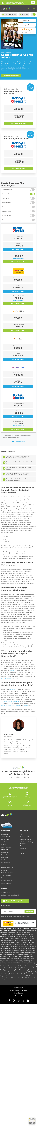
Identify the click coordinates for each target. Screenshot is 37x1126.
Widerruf (18, 996)
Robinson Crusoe (18, 946)
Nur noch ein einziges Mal (12, 968)
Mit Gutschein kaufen (18, 123)
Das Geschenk (19, 956)
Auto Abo (25, 14)
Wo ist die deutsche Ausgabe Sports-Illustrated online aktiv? (18, 479)
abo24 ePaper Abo (25, 839)
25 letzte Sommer (28, 978)
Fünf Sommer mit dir (28, 968)
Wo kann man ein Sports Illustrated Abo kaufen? (18, 468)
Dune (22, 934)
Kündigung (18, 993)
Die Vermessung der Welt (17, 960)
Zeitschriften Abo (10, 14)
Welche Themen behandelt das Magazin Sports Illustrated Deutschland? (18, 457)
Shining (18, 974)
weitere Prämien (19, 258)
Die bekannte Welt (22, 976)
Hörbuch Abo (5, 839)
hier (27, 916)
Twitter (26, 705)
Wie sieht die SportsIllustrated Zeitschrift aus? (19, 462)
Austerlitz (12, 974)
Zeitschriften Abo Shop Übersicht (26, 842)
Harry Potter (22, 930)
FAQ (21, 834)
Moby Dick (18, 940)
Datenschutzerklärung (18, 990)
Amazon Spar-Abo (6, 880)
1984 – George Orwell (16, 938)
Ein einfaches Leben (21, 970)
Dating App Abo (6, 883)
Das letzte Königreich (11, 958)
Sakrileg (34, 964)
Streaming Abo (5, 852)
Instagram (11, 705)
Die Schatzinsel (29, 952)
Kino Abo (4, 878)
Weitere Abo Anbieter (26, 845)
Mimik (7, 960)
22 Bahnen (14, 978)
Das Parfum (4, 966)
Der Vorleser (9, 964)
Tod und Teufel (31, 962)
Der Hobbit (15, 942)
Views (2, 968)
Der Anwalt (13, 954)
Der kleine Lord (31, 930)
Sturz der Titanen (18, 952)
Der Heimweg (9, 956)
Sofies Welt (27, 946)
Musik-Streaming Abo (7, 872)
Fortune (3, 678)
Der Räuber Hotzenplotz (24, 950)
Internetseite (13, 689)
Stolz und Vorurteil (14, 934)
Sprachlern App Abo (7, 867)
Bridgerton (3, 962)
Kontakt (22, 853)
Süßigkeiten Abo (6, 875)
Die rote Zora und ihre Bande (15, 948)
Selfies (26, 956)
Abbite (6, 974)
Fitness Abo (4, 857)
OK (33, 3)
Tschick (2, 964)
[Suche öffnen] (28, 8)
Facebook (4, 705)
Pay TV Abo (4, 849)
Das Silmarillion (26, 974)
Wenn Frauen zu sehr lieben (22, 964)
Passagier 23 (32, 966)
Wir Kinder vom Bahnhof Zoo (14, 936)
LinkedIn (17, 705)
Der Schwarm (22, 962)
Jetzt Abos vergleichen (11, 75)
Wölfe (2, 974)
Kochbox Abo (5, 860)
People (9, 678)
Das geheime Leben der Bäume (15, 944)
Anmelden (29, 911)
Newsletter (23, 848)
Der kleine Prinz (25, 942)
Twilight (26, 936)
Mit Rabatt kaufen (18, 359)
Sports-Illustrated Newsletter (10, 701)
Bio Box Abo (4, 865)
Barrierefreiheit (24, 836)
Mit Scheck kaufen (18, 168)
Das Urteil (29, 960)
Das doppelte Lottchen (7, 970)
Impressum (18, 987)
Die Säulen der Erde (21, 966)
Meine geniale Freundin (29, 972)
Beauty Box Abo (6, 847)
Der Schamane (4, 954)
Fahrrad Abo (5, 854)
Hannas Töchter (12, 962)
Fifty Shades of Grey (10, 950)
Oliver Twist (27, 938)
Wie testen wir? (19, 441)
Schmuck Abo (5, 862)
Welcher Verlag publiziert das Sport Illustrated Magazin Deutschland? (17, 474)
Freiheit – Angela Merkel (7, 932)
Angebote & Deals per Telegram (16, 901)
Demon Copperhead (14, 972)
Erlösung (21, 958)
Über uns (22, 851)
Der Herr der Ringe (22, 932)
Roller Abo (4, 870)
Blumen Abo (5, 834)
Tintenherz (11, 966)
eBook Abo (4, 842)
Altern (20, 978)
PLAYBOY (13, 670)
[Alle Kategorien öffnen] (33, 8)
